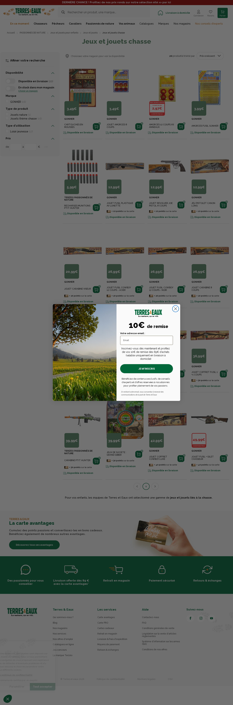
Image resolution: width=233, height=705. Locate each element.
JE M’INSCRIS (146, 369)
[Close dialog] (175, 309)
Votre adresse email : (132, 333)
